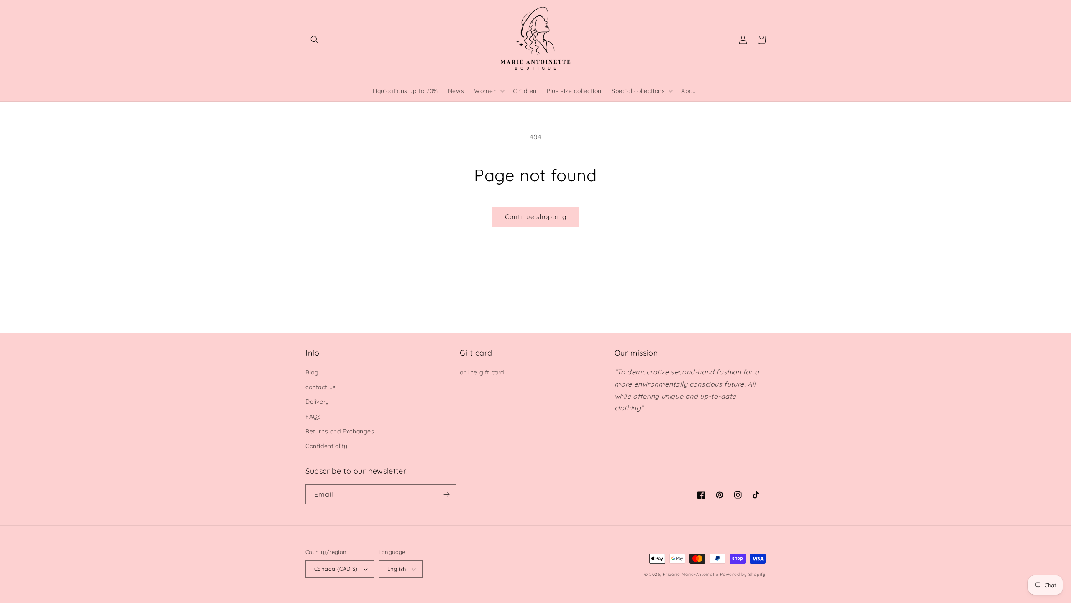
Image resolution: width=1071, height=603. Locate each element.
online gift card (482, 372)
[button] (314, 40)
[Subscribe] (446, 494)
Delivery (317, 401)
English (396, 568)
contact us (320, 387)
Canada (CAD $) (336, 568)
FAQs (313, 416)
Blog (311, 372)
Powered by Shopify (743, 574)
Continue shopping (535, 217)
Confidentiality (326, 446)
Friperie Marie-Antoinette (691, 574)
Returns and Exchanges (339, 431)
